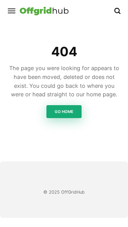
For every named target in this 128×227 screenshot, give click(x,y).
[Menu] (12, 11)
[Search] (117, 11)
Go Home (64, 111)
